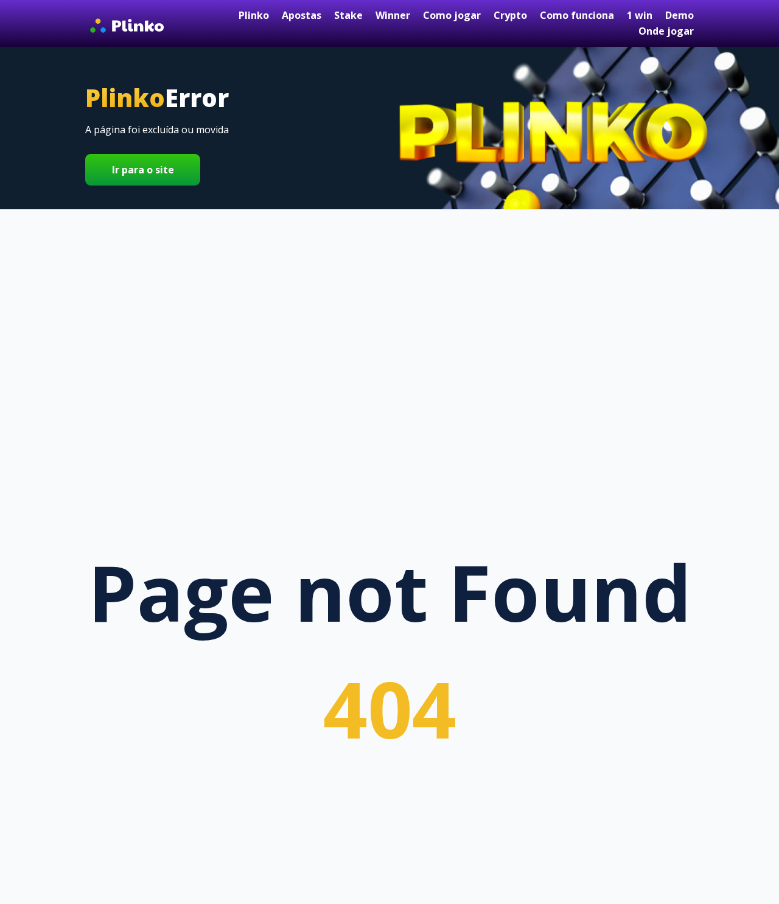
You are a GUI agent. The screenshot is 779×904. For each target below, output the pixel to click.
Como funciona (577, 15)
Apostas (301, 15)
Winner (393, 15)
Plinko (254, 15)
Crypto (510, 15)
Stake (348, 15)
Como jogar (452, 15)
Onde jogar (666, 31)
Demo (679, 15)
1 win (639, 15)
